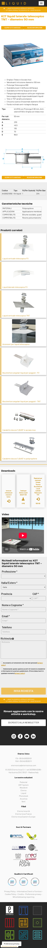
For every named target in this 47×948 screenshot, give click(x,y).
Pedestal (23, 782)
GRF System (23, 785)
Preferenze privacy (33, 894)
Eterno (24, 790)
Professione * (9, 571)
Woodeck (23, 788)
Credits (21, 894)
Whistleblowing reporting (23, 897)
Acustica (23, 799)
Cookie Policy (10, 894)
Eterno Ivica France (23, 814)
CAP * (36, 594)
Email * (6, 616)
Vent (23, 802)
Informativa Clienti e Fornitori (29, 891)
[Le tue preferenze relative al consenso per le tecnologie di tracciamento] (11, 943)
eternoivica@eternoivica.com (23, 765)
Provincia (6, 594)
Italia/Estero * (9, 583)
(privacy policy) (20, 673)
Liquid (23, 793)
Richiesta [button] (6, 638)
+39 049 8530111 (25, 761)
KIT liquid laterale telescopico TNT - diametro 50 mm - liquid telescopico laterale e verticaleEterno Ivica (14, 3)
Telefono (7, 627)
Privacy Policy (10, 891)
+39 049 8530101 (25, 758)
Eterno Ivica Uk (23, 811)
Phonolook (23, 796)
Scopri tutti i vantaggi (12, 27)
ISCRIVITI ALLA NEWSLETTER (23, 723)
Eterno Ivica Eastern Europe (23, 817)
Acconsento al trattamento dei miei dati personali (22, 664)
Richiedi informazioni (34, 27)
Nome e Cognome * (13, 605)
